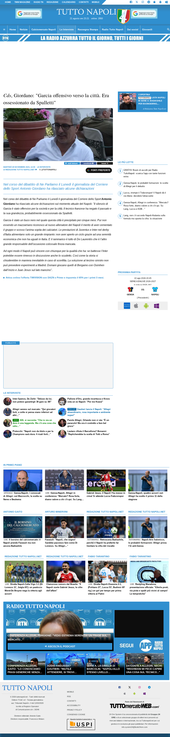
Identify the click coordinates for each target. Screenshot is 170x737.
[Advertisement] (143, 335)
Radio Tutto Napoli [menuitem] (112, 29)
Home (8, 2)
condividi (88, 163)
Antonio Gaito (35, 716)
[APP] (127, 305)
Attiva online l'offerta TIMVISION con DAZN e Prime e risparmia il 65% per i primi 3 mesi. (55, 277)
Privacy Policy (74, 710)
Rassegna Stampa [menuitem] (88, 29)
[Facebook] (131, 2)
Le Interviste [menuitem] (67, 29)
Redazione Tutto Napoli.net (20, 170)
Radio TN (38, 2)
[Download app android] (160, 2)
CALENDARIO (68, 2)
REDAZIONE (52, 2)
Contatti (71, 701)
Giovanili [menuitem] (147, 29)
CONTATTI (83, 2)
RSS (69, 696)
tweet (104, 163)
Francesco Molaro (36, 719)
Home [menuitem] (12, 29)
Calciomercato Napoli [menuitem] (44, 29)
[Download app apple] (155, 2)
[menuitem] (4, 29)
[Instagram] (143, 2)
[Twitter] (136, 2)
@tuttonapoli (48, 170)
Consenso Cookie (76, 714)
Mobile (70, 692)
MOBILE (95, 2)
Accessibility (73, 706)
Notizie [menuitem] (24, 29)
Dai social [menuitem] (132, 29)
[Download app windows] (166, 2)
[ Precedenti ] (143, 298)
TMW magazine (22, 2)
